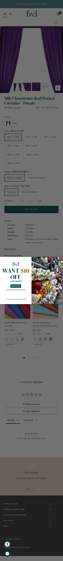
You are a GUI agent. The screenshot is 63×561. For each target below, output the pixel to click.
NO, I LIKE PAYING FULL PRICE (15, 289)
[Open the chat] (7, 554)
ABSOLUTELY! (15, 286)
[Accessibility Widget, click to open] (7, 544)
